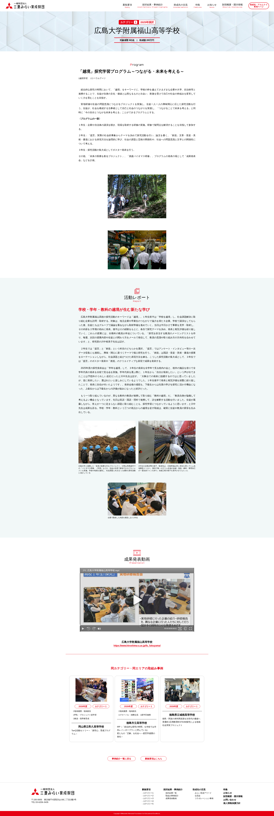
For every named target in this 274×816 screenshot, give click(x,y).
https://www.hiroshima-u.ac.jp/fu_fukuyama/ (137, 645)
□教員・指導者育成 (81, 718)
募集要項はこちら (153, 758)
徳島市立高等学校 (136, 722)
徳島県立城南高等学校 (182, 714)
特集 (198, 6)
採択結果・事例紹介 (153, 5)
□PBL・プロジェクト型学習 (85, 715)
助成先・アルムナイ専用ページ (259, 6)
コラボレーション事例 (204, 798)
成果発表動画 (171, 798)
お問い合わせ (229, 799)
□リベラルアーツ (98, 78)
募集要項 (127, 6)
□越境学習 (83, 78)
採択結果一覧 (171, 793)
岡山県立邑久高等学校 (91, 726)
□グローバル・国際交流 (129, 715)
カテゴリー (100, 706)
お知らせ (211, 6)
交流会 (197, 796)
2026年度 (83, 706)
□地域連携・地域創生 (82, 711)
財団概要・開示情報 (232, 5)
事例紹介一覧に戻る (121, 758)
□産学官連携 (145, 715)
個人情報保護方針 (231, 803)
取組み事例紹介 (172, 796)
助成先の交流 (180, 6)
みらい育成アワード (203, 793)
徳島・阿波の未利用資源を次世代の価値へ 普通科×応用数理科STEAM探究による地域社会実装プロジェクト (182, 721)
